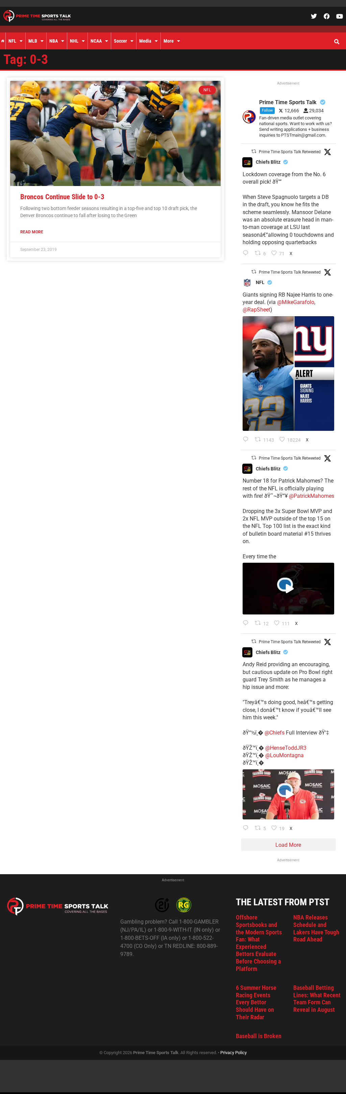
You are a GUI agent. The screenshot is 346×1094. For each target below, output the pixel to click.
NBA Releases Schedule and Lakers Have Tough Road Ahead (316, 928)
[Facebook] (327, 16)
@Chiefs (275, 732)
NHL (74, 41)
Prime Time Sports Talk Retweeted (290, 151)
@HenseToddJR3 (285, 748)
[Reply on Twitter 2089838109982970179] (247, 253)
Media (145, 41)
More (169, 41)
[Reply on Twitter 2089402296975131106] (247, 828)
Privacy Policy (233, 1052)
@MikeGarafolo (295, 302)
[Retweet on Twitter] (253, 151)
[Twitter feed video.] (288, 588)
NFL (12, 41)
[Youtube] (340, 16)
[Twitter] (314, 16)
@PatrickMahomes (311, 496)
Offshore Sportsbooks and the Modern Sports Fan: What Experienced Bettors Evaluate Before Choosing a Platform (259, 943)
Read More (31, 232)
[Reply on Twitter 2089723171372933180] (247, 623)
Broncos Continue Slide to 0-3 (62, 197)
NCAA (96, 41)
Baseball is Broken (258, 1036)
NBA (53, 41)
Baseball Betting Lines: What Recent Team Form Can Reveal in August (317, 998)
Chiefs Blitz (268, 162)
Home (2, 40)
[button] (336, 42)
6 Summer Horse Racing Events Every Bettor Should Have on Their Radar (256, 1002)
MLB (32, 41)
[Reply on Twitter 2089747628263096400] (247, 440)
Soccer (120, 41)
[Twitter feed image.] (288, 373)
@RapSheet (256, 309)
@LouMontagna (284, 755)
